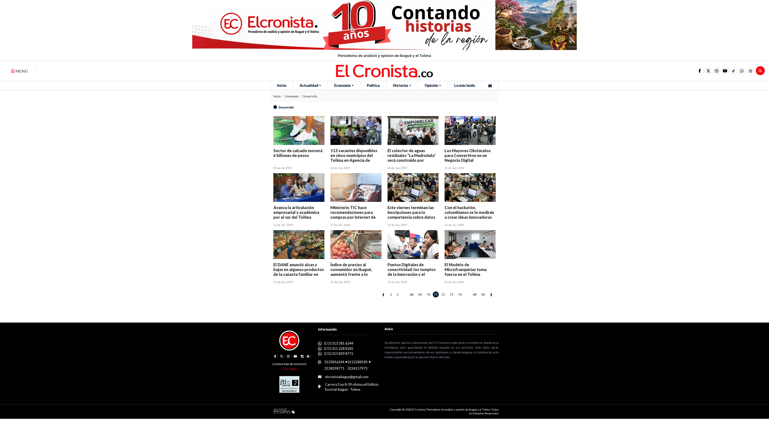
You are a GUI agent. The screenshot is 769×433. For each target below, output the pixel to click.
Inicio (281, 85)
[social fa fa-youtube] (725, 71)
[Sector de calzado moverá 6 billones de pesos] (298, 130)
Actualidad (309, 85)
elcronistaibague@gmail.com (346, 377)
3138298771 (334, 368)
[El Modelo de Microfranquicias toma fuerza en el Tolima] (470, 244)
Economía (342, 85)
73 (451, 294)
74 (460, 294)
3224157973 (357, 368)
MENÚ (21, 71)
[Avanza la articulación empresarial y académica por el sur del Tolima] (298, 187)
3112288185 (358, 362)
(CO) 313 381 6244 (338, 343)
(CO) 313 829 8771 (338, 353)
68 (412, 294)
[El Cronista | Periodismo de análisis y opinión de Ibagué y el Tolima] (384, 70)
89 (475, 294)
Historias (400, 85)
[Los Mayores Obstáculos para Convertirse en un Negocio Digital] (470, 130)
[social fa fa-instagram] (717, 71)
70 (428, 294)
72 (443, 294)
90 (483, 294)
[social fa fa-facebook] (700, 71)
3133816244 (334, 362)
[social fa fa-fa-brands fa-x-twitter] (708, 71)
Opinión (431, 85)
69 (420, 294)
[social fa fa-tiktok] (733, 71)
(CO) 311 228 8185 (338, 348)
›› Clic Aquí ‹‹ (289, 368)
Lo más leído (464, 85)
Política (373, 85)
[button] (742, 71)
